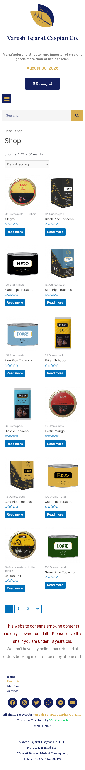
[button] (6, 98)
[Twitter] (36, 703)
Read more (15, 232)
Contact (12, 691)
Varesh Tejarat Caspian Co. (42, 38)
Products (13, 681)
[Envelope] (72, 703)
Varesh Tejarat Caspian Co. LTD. (57, 714)
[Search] (77, 115)
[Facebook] (12, 703)
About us (13, 686)
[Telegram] (60, 703)
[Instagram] (24, 703)
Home (8, 131)
